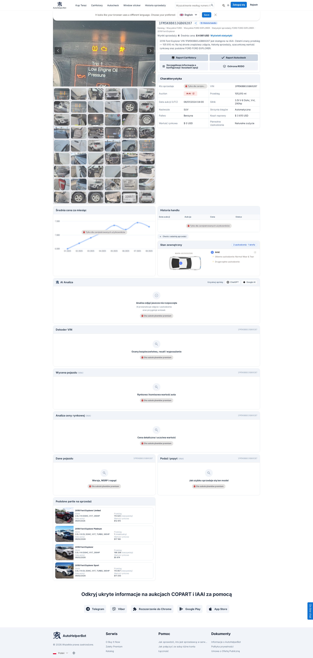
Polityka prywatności (222, 646)
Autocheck (113, 5)
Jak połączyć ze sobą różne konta (176, 646)
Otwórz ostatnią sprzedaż (172, 236)
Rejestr (254, 4)
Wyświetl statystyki (221, 35)
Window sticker (132, 5)
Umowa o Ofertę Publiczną (225, 651)
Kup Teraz (81, 5)
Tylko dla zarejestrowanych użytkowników (196, 86)
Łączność (163, 651)
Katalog (160, 28)
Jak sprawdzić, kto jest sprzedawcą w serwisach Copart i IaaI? (182, 642)
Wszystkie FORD (174, 28)
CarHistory (97, 5)
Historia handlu (208, 23)
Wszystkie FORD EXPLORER (197, 28)
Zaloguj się (239, 4)
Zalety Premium (114, 646)
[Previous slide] (58, 50)
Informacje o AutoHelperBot (226, 642)
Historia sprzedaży (155, 5)
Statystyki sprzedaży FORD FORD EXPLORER (233, 28)
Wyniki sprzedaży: (168, 35)
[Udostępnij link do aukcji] (195, 23)
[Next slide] (150, 50)
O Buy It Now (113, 642)
